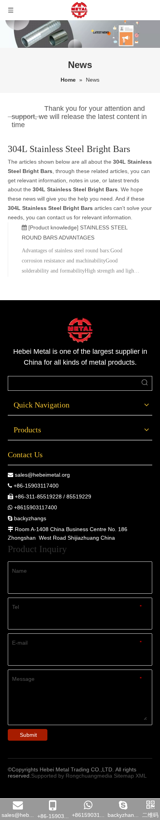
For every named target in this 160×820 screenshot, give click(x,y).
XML (141, 776)
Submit (28, 735)
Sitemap (124, 776)
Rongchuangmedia (89, 776)
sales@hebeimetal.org (42, 475)
